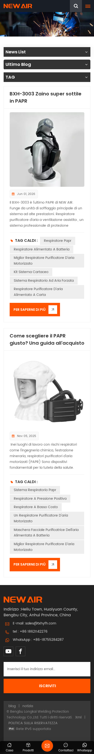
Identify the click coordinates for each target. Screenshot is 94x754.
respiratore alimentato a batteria (41, 249)
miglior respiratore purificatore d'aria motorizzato (44, 260)
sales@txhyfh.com (40, 623)
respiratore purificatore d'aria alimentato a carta (38, 292)
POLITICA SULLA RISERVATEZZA (33, 723)
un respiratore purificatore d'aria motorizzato (41, 518)
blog (12, 706)
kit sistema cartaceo (31, 272)
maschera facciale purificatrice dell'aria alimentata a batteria (46, 532)
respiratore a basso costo (36, 507)
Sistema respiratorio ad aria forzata (44, 280)
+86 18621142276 (33, 631)
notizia (27, 706)
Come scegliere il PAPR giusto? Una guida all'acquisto (47, 339)
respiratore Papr (57, 240)
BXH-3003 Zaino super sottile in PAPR (45, 97)
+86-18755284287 (48, 639)
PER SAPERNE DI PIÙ (29, 309)
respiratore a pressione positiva (40, 498)
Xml (78, 717)
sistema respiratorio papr (35, 490)
